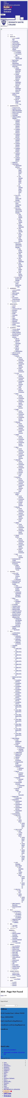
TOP (2, 1056)
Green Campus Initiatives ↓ (15, 94)
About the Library (16, 946)
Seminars (17, 757)
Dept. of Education (17, 339)
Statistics (17, 522)
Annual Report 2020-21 (18, 811)
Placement (17, 777)
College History (15, 43)
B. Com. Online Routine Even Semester (18, 284)
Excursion (21, 472)
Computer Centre (16, 606)
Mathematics (15, 320)
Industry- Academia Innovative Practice (16, 613)
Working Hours (15, 949)
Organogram (15, 113)
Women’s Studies (16, 326)
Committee (14, 645)
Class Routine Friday (20, 234)
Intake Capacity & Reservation (16, 904)
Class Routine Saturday (20, 239)
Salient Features (15, 947)
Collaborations (18, 752)
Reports (20, 769)
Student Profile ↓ (14, 971)
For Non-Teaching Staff (18, 57)
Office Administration (17, 110)
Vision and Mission (16, 44)
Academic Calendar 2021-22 (17, 135)
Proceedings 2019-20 (18, 693)
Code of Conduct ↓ (16, 50)
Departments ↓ (14, 304)
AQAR (13, 647)
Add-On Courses (16, 353)
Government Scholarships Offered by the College (18, 594)
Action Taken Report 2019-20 (18, 721)
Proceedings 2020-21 (18, 690)
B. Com (17, 373)
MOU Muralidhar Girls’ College (18, 864)
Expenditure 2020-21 (18, 602)
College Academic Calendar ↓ (16, 117)
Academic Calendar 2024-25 (17, 121)
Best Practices (15, 60)
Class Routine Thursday (21, 230)
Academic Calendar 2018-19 (17, 149)
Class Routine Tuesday (20, 220)
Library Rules (15, 954)
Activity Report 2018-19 (23, 858)
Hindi (13, 316)
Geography (15, 315)
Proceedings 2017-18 (18, 699)
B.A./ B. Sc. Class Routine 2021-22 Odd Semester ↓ (18, 210)
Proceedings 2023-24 (18, 680)
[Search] (16, 1005)
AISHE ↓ (11, 980)
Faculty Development (18, 745)
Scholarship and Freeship (16, 583)
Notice (5, 2)
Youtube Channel (16, 966)
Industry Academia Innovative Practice (16, 333)
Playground (18, 579)
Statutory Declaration (17, 112)
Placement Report (21, 780)
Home (11, 35)
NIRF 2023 (14, 925)
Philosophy (14, 321)
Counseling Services (16, 611)
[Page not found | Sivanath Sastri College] (12, 26)
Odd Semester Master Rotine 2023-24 (21, 180)
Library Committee (16, 950)
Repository (14, 961)
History (13, 318)
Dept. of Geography (18, 342)
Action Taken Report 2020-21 (18, 716)
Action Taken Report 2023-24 (18, 706)
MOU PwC (17, 889)
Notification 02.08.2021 (18, 636)
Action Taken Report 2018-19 (18, 725)
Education (14, 312)
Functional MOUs (16, 814)
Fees (13, 296)
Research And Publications (18, 754)
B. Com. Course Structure (16, 301)
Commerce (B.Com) (16, 308)
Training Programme (18, 759)
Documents (14, 294)
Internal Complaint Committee (16, 934)
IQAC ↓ (11, 631)
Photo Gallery (15, 965)
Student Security (16, 629)
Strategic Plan (15, 796)
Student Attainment (16, 976)
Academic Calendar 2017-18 (17, 154)
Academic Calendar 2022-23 (17, 131)
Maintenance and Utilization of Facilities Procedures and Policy (18, 622)
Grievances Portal (16, 943)
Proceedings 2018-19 (18, 696)
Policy (16, 585)
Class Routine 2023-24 (18, 166)
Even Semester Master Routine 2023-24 (21, 190)
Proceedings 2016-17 (18, 702)
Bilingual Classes (17, 789)
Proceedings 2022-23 (18, 684)
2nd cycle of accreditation (18, 913)
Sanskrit (14, 324)
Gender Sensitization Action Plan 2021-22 (18, 83)
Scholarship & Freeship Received (18, 588)
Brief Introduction (16, 633)
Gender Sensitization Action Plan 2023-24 (18, 70)
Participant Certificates (21, 750)
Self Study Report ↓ (16, 911)
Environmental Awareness (18, 783)
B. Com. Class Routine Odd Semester (18, 278)
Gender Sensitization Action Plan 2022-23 (18, 76)
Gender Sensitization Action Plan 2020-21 (18, 89)
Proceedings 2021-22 (18, 687)
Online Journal (15, 960)
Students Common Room (17, 576)
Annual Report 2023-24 (18, 802)
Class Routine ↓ (15, 164)
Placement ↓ (13, 977)
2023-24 (14, 983)
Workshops (17, 766)
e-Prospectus (15, 41)
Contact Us (6, 3)
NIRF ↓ (11, 924)
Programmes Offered (15, 48)
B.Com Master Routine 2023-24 (20, 172)
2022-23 (14, 982)
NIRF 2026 (14, 927)
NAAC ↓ (12, 910)
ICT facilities (15, 604)
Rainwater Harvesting (17, 97)
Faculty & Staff (15, 46)
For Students (18, 52)
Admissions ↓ (13, 288)
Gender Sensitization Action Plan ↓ (17, 65)
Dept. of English (17, 345)
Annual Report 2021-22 (18, 808)
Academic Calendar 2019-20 (17, 145)
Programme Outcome (21, 361)
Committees (15, 115)
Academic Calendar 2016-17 (17, 159)
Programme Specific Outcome (21, 365)
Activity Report (20, 820)
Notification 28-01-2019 (18, 639)
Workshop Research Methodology (21, 774)
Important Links (15, 968)
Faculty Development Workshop (18, 741)
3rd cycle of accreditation (18, 916)
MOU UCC (17, 815)
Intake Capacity (15, 293)
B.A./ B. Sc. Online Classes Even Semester (18, 204)
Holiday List (14, 162)
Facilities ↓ (13, 571)
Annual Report (15, 799)
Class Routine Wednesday (21, 225)
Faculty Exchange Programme (21, 370)
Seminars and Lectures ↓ (15, 336)
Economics (14, 310)
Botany (13, 307)
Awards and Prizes (16, 581)
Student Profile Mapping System (16, 973)
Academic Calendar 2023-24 (17, 126)
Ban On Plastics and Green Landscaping (18, 102)
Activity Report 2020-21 (23, 852)
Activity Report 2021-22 (23, 846)
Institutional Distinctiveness (15, 62)
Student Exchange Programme (16, 562)
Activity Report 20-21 (23, 879)
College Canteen (16, 607)
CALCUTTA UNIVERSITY (10, 1050)
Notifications (15, 634)
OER (13, 963)
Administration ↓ (14, 106)
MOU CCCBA (18, 829)
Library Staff (15, 952)
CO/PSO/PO (15, 331)
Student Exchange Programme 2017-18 (18, 567)
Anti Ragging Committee (15, 937)
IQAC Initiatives (15, 738)
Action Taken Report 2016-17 (18, 735)
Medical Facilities (16, 609)
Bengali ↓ (17, 356)
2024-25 (14, 985)
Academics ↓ (13, 327)
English (13, 313)
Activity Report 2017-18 (23, 899)
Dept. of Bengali (17, 348)
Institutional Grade (16, 919)
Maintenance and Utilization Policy (16, 616)
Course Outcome (21, 358)
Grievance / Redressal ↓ (12, 929)
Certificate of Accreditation (15, 921)
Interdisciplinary (18, 351)
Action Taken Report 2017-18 (18, 730)
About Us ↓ (13, 36)
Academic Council (16, 109)
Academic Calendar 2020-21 (17, 140)
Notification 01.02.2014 (18, 643)
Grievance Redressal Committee (17, 940)
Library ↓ (12, 944)
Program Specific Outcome (21, 503)
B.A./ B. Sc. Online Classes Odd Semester (18, 198)
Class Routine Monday (20, 216)
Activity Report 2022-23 (23, 825)
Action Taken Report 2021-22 (18, 711)
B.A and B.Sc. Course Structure (16, 298)
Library (13, 598)
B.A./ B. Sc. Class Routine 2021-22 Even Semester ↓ (18, 245)
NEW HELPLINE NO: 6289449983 (12, 5)
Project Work (20, 386)
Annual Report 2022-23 (18, 805)
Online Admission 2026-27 (16, 290)
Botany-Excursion (21, 407)
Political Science (16, 323)
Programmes (21, 747)
